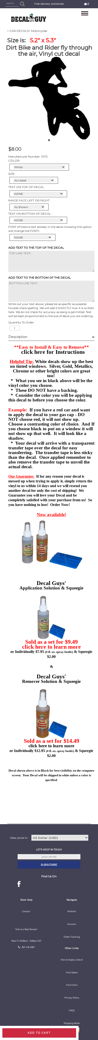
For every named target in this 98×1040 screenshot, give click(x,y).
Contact (26, 911)
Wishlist (71, 911)
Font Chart (72, 985)
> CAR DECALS (18, 31)
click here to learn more (51, 647)
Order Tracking (72, 937)
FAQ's (72, 1010)
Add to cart (39, 1032)
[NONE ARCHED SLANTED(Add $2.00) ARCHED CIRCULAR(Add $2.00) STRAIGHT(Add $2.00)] (38, 193)
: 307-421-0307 (28, 947)
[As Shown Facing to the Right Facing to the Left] (29, 207)
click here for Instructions (53, 352)
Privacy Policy (71, 998)
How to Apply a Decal (72, 960)
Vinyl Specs (72, 972)
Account (71, 924)
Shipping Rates (72, 1023)
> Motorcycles (38, 31)
